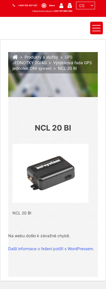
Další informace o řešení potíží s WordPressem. (51, 248)
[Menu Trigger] (96, 28)
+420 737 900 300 (62, 11)
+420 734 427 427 (27, 5)
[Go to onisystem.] (15, 56)
